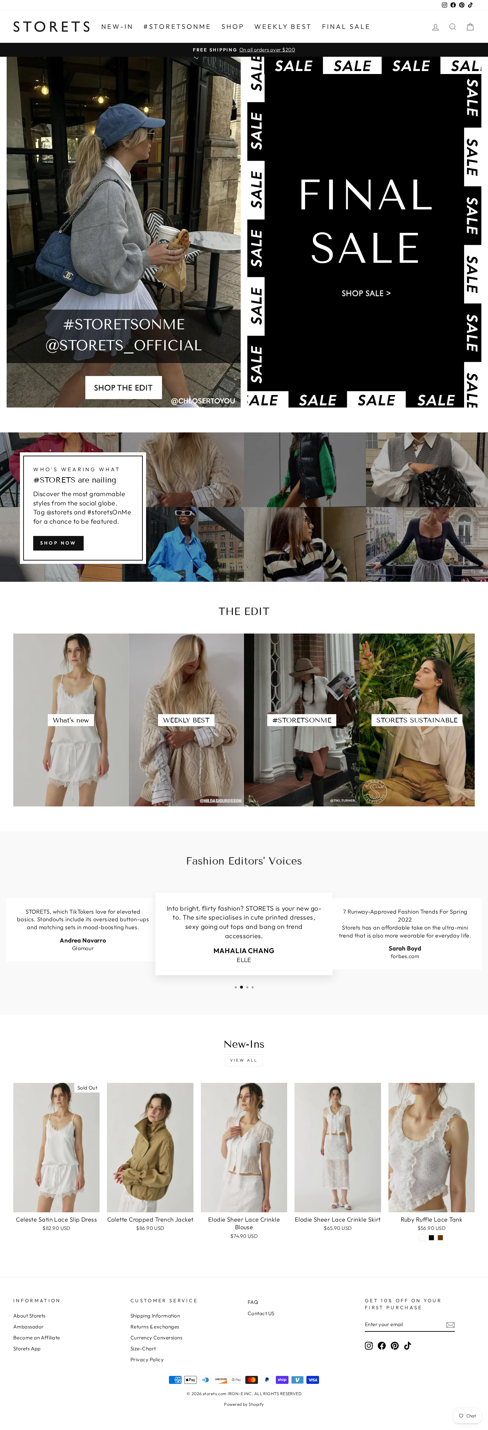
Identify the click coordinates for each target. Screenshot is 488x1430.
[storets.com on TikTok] (408, 1346)
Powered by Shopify (244, 1404)
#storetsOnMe (177, 26)
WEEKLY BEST (283, 26)
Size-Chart (143, 1348)
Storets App (27, 1348)
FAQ (253, 1302)
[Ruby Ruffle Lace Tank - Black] (431, 1238)
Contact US (261, 1313)
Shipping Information (155, 1316)
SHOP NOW (58, 543)
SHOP (232, 26)
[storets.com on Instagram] (369, 1346)
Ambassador (28, 1326)
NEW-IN (117, 26)
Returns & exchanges (154, 1326)
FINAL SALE (346, 26)
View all (244, 1060)
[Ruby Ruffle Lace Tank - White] (422, 1238)
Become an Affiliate (36, 1337)
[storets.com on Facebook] (382, 1346)
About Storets (29, 1316)
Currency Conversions (156, 1337)
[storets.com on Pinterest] (395, 1346)
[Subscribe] (450, 1324)
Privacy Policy (147, 1359)
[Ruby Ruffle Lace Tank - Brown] (440, 1238)
